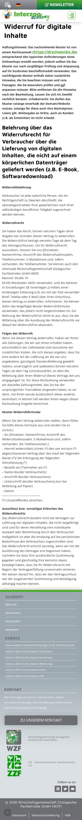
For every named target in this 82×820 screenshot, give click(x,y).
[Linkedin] (58, 789)
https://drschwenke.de (54, 51)
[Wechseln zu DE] (18, 4)
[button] (7, 812)
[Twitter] (65, 789)
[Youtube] (72, 789)
